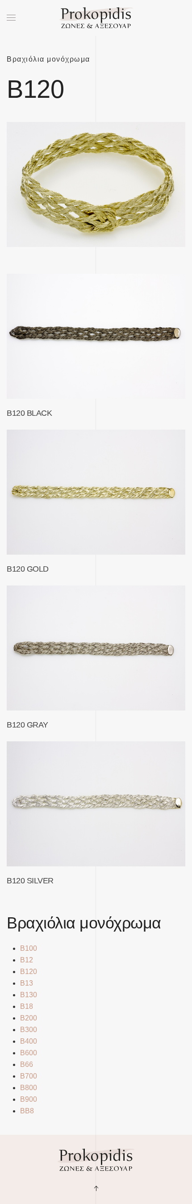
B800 (28, 1087)
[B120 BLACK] (96, 336)
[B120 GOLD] (96, 492)
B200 (28, 1018)
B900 (28, 1099)
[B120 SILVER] (96, 803)
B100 (28, 948)
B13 (26, 983)
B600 (28, 1053)
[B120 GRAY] (96, 648)
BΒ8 (27, 1111)
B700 (28, 1076)
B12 (26, 960)
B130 (28, 995)
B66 (26, 1064)
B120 (28, 971)
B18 (26, 1006)
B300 (28, 1029)
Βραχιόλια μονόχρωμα (48, 59)
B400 (28, 1041)
